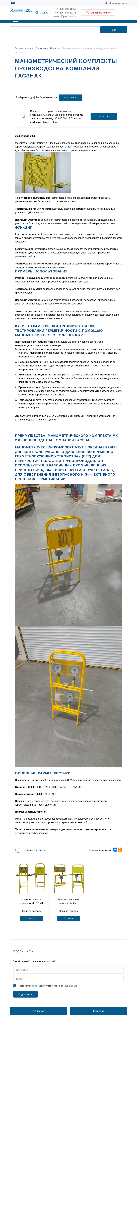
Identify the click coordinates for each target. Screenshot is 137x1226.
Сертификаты (39, 1011)
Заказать (103, 116)
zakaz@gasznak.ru (65, 16)
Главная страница (24, 48)
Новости (54, 48)
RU (13, 2)
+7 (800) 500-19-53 (65, 8)
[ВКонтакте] (115, 850)
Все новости (70, 97)
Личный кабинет (118, 3)
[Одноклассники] (120, 850)
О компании (42, 48)
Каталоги (98, 1011)
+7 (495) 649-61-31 (65, 12)
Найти (113, 29)
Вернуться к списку (34, 850)
